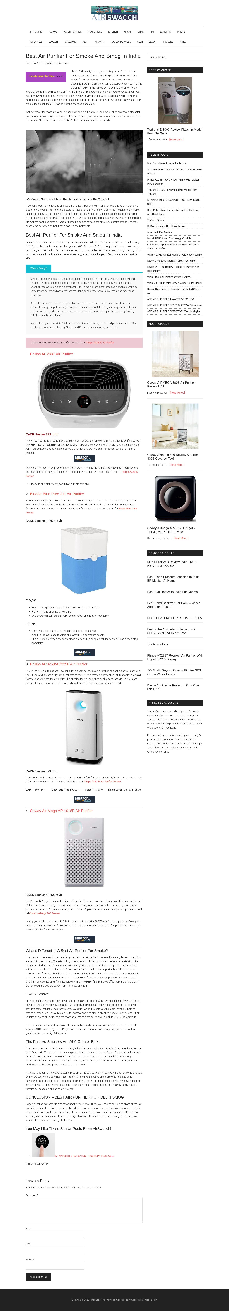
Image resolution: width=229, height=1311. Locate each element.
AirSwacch (114, 13)
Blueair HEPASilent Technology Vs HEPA (169, 238)
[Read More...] (176, 139)
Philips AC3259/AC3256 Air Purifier (58, 664)
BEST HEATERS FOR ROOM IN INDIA (174, 618)
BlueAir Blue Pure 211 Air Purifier (57, 494)
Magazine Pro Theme (101, 1300)
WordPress (143, 1300)
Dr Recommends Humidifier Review (166, 226)
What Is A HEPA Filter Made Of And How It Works (174, 254)
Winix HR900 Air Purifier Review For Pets (169, 276)
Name (29, 1228)
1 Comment (63, 63)
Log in (154, 1300)
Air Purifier (42, 1164)
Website (30, 1259)
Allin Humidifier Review (159, 232)
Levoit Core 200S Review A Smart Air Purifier (171, 260)
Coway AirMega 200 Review (44, 913)
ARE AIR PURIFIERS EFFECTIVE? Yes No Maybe (173, 311)
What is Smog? (38, 268)
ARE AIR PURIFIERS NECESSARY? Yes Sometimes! (175, 305)
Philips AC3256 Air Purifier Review (102, 781)
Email (28, 1244)
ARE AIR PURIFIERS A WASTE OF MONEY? (170, 299)
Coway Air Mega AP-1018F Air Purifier (61, 811)
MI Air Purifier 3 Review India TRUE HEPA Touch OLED (84, 1155)
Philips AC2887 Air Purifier (100, 342)
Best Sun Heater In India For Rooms (166, 163)
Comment (32, 1195)
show (59, 76)
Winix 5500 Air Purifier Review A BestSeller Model (174, 283)
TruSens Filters (155, 220)
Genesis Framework (126, 1300)
